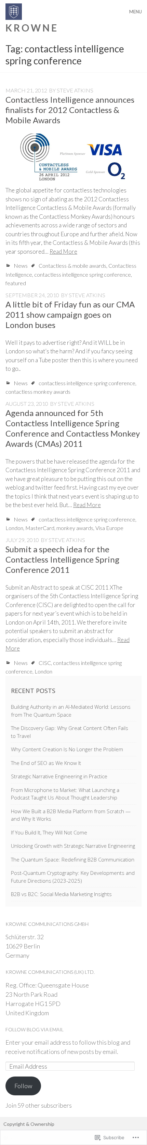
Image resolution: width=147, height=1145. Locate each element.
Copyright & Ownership (28, 1124)
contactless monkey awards (37, 391)
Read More (63, 251)
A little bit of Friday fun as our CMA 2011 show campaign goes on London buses (70, 314)
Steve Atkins (75, 90)
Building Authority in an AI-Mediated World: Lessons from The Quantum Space (71, 710)
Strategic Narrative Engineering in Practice (59, 776)
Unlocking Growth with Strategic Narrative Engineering (73, 845)
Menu (135, 11)
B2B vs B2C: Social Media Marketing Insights (61, 894)
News (21, 265)
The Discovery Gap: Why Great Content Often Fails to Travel (69, 732)
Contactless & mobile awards (72, 265)
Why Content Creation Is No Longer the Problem (67, 749)
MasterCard (39, 528)
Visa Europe (109, 528)
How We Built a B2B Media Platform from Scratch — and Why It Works (71, 815)
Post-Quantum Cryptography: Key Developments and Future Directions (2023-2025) (73, 876)
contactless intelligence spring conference (82, 274)
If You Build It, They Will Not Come (49, 832)
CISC (45, 662)
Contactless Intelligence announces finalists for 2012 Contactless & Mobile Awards (69, 110)
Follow (23, 1086)
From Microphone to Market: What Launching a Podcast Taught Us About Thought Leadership (65, 794)
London (14, 528)
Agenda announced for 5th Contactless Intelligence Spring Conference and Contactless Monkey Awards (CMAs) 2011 (72, 428)
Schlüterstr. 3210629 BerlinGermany (24, 946)
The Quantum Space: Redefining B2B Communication (72, 859)
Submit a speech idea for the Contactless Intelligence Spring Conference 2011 (62, 559)
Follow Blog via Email (34, 1029)
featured (15, 283)
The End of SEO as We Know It (46, 762)
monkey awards (74, 528)
